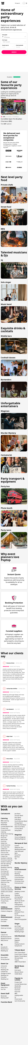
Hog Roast (4, 823)
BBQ (16, 993)
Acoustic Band (19, 815)
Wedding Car (4, 979)
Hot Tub (3, 989)
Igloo (16, 853)
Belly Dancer (4, 940)
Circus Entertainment (6, 916)
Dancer (3, 932)
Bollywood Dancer (6, 938)
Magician (18, 835)
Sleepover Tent (19, 847)
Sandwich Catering (6, 858)
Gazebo (17, 845)
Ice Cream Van (5, 847)
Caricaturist (5, 813)
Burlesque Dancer (6, 936)
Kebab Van (4, 843)
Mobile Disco (4, 949)
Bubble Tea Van (5, 850)
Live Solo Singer (19, 928)
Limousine (4, 966)
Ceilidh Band (18, 974)
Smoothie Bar (5, 865)
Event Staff (5, 993)
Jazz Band (17, 814)
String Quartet (5, 959)
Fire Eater (3, 921)
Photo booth (18, 999)
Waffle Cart (4, 878)
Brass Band (4, 957)
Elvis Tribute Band (20, 952)
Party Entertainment (20, 868)
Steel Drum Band (20, 827)
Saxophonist (18, 946)
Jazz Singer (18, 926)
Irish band (18, 970)
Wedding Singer (19, 932)
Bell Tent (17, 857)
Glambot (17, 908)
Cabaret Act (4, 935)
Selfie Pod (17, 910)
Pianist (17, 942)
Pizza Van (3, 837)
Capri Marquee (19, 851)
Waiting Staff (4, 998)
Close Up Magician (20, 837)
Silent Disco (4, 987)
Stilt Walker (4, 919)
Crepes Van (4, 856)
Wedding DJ (4, 951)
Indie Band (18, 819)
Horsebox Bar (5, 873)
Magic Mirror (18, 902)
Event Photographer (21, 919)
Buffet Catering (5, 895)
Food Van (3, 841)
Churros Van (4, 852)
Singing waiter (19, 995)
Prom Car (3, 968)
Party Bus (3, 977)
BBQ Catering (5, 821)
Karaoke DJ (4, 947)
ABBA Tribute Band (20, 962)
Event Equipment (5, 984)
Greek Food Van (5, 845)
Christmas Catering (6, 860)
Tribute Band (20, 950)
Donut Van (4, 869)
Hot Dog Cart (5, 871)
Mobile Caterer (5, 897)
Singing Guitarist (19, 944)
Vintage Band (18, 823)
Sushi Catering (5, 854)
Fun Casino (18, 872)
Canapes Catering (6, 880)
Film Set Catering (6, 864)
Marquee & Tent (21, 843)
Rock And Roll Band (20, 825)
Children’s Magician (6, 911)
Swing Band (18, 830)
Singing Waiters (19, 930)
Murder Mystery (21, 863)
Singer (17, 924)
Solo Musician (20, 936)
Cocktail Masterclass (7, 826)
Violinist (17, 938)
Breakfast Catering (6, 867)
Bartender (4, 996)
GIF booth (17, 917)
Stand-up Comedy (6, 928)
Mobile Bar (4, 824)
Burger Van (4, 836)
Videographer (19, 904)
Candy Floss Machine (7, 890)
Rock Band (18, 817)
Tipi (16, 859)
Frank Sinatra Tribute (21, 954)
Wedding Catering (6, 888)
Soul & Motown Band (21, 821)
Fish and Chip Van (6, 899)
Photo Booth (18, 899)
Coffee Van (4, 849)
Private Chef (4, 828)
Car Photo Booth (19, 916)
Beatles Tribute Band (21, 956)
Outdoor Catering (6, 862)
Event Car (4, 963)
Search (18, 3)
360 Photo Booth (19, 901)
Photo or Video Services (20, 888)
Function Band (6, 1002)
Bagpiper (17, 940)
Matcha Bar (4, 839)
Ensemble (4, 955)
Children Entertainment (6, 908)
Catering (4, 818)
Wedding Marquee (20, 849)
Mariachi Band (19, 972)
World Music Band (19, 967)
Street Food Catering (7, 834)
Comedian (5, 926)
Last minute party (20, 1001)
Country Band (19, 828)
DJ (2, 945)
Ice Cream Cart (5, 886)
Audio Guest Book (20, 906)
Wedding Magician (20, 839)
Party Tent (18, 855)
